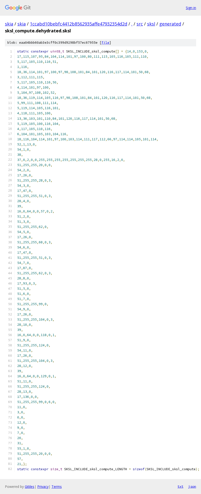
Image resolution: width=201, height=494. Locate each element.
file (105, 42)
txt (180, 486)
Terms (56, 486)
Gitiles (29, 486)
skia (9, 24)
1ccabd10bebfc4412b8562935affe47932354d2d (78, 24)
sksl (151, 24)
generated (170, 24)
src (140, 24)
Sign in (191, 7)
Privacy (43, 486)
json (192, 486)
